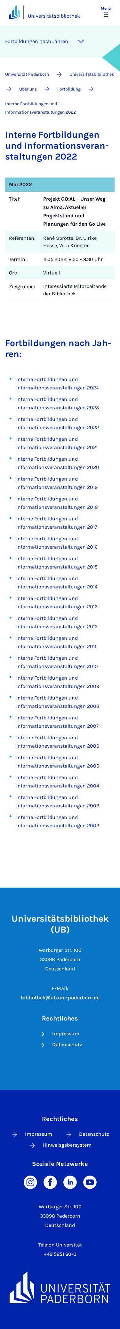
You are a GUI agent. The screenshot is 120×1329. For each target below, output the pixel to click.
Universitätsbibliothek (54, 16)
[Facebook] (50, 1181)
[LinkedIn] (70, 1181)
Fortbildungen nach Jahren (36, 41)
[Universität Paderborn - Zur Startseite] (14, 12)
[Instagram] (30, 1181)
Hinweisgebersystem (67, 1145)
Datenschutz (67, 1044)
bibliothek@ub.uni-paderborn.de (60, 998)
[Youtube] (90, 1181)
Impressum (65, 1033)
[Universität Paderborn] (60, 1287)
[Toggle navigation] (81, 41)
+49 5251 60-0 (60, 1254)
